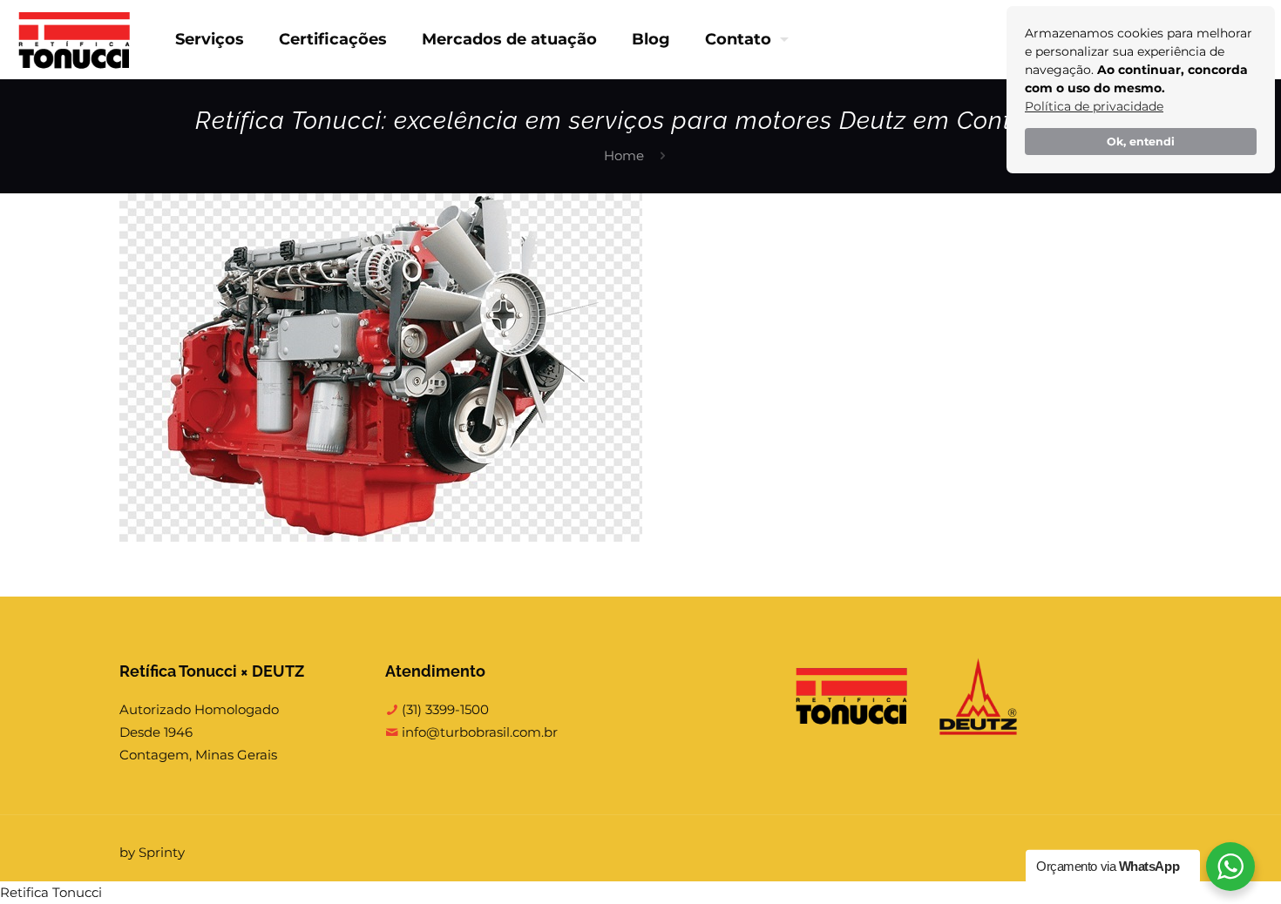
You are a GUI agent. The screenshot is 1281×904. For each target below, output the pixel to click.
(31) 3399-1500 (443, 709)
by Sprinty (152, 852)
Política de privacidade (1094, 106)
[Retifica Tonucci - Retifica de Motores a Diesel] (74, 39)
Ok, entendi (1141, 141)
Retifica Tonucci (51, 892)
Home (624, 155)
